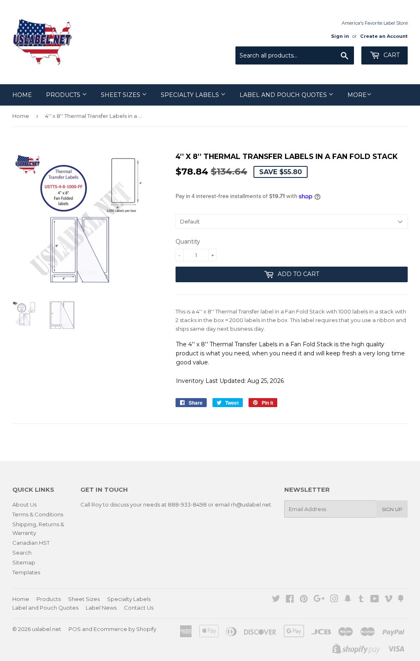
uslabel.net (46, 629)
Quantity (188, 241)
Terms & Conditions (37, 514)
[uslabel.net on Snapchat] (348, 600)
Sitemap (23, 562)
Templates (26, 572)
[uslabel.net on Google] (319, 600)
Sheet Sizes (121, 95)
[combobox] (294, 55)
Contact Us (138, 607)
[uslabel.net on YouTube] (374, 600)
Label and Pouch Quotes (284, 95)
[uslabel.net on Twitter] (276, 600)
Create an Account (384, 36)
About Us (24, 504)
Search (22, 552)
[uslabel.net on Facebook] (289, 600)
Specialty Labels (191, 95)
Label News (101, 607)
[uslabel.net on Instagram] (334, 600)
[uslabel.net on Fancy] (401, 600)
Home (22, 95)
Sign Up (392, 509)
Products (64, 95)
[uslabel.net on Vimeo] (388, 600)
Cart (390, 55)
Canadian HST (31, 542)
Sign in (340, 36)
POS (74, 629)
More (357, 95)
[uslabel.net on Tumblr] (361, 600)
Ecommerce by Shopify (125, 629)
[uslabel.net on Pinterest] (303, 600)
